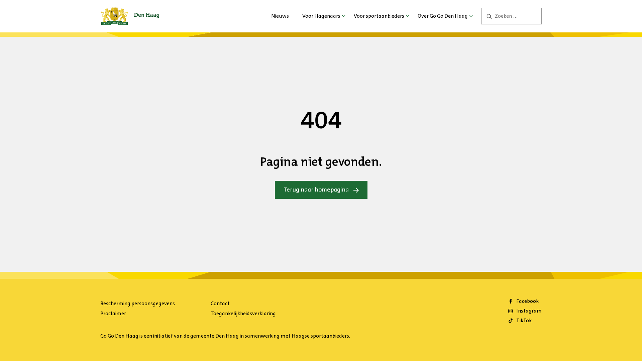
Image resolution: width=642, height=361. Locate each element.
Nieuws (280, 15)
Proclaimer (113, 313)
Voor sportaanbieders (379, 15)
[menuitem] (280, 16)
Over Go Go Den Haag (443, 15)
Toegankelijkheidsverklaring (243, 313)
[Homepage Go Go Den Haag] (129, 11)
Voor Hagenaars (321, 15)
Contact (220, 303)
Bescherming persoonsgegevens (137, 303)
